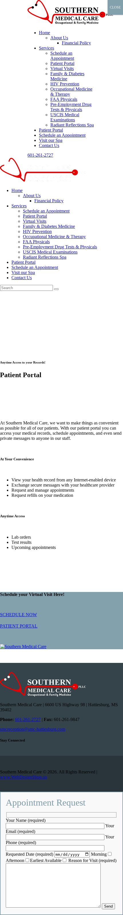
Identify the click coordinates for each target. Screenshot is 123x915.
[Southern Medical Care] (61, 646)
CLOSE (115, 7)
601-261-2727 (28, 719)
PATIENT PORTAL (18, 626)
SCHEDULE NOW (18, 614)
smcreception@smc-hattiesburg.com (32, 729)
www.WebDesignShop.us (23, 777)
